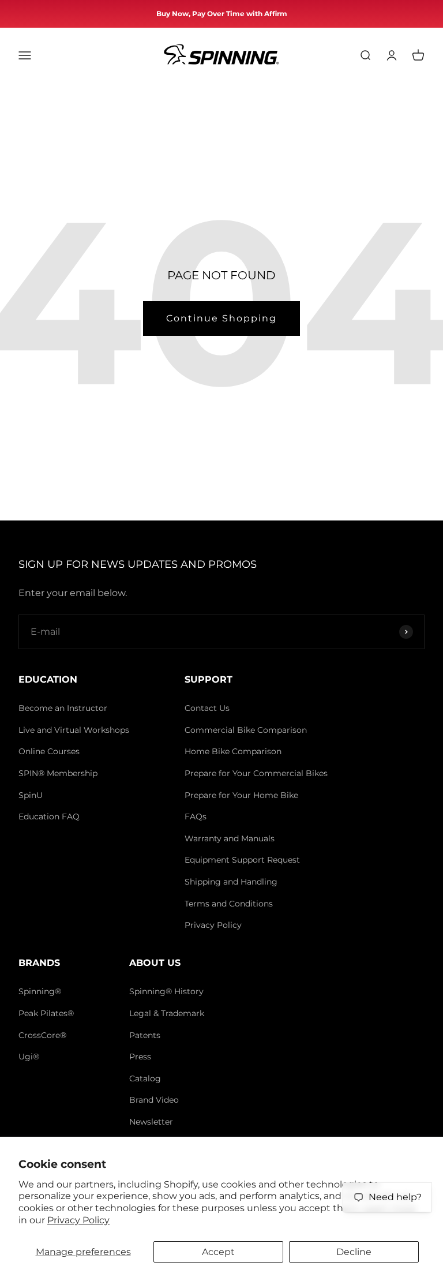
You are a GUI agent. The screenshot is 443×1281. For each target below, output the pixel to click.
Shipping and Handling (231, 882)
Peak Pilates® (46, 1013)
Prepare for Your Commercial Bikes (256, 773)
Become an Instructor (62, 708)
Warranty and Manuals (230, 838)
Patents (144, 1035)
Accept (218, 1251)
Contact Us (207, 708)
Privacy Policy (78, 1220)
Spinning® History (166, 991)
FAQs (196, 816)
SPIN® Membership (57, 773)
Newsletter (151, 1122)
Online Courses (49, 751)
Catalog (145, 1078)
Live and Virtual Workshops (73, 730)
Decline (353, 1251)
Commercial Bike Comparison (246, 730)
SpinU (30, 795)
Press (140, 1056)
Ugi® (28, 1056)
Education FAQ (49, 816)
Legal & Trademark (166, 1013)
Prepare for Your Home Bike (241, 795)
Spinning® (39, 991)
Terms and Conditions (229, 903)
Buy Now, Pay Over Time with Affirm (221, 13)
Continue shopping (221, 318)
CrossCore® (42, 1035)
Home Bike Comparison (233, 751)
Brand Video (154, 1100)
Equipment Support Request (242, 860)
